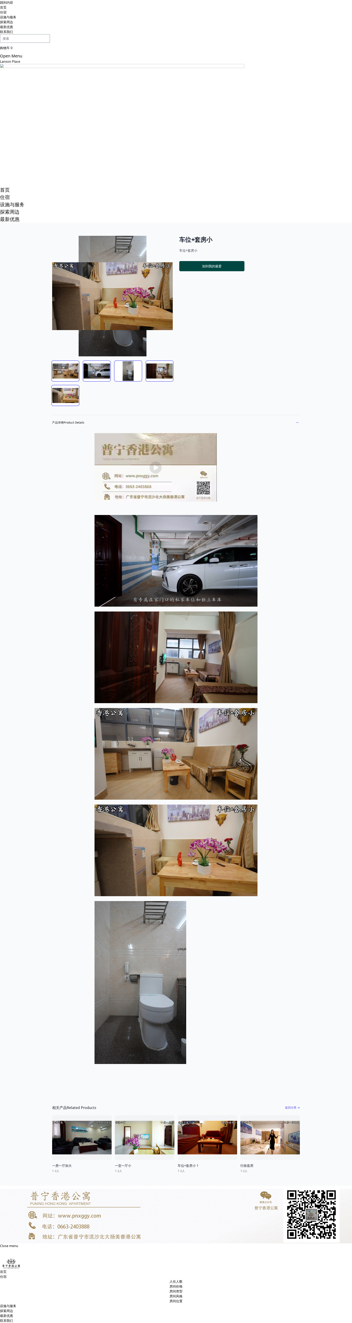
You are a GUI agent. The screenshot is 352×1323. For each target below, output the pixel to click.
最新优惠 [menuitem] (6, 27)
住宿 (5, 197)
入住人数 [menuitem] (176, 1281)
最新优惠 (10, 219)
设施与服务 (12, 204)
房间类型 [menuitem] (176, 1291)
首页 (5, 189)
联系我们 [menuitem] (6, 32)
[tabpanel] (112, 296)
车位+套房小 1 (188, 1165)
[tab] (65, 371)
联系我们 (6, 1320)
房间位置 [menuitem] (176, 1301)
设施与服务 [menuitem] (8, 17)
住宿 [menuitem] (3, 12)
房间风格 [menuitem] (176, 1296)
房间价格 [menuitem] (176, 1286)
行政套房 (246, 1165)
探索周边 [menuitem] (6, 22)
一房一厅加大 (62, 1165)
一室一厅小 (123, 1165)
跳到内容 (6, 2)
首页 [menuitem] (3, 7)
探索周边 (10, 211)
